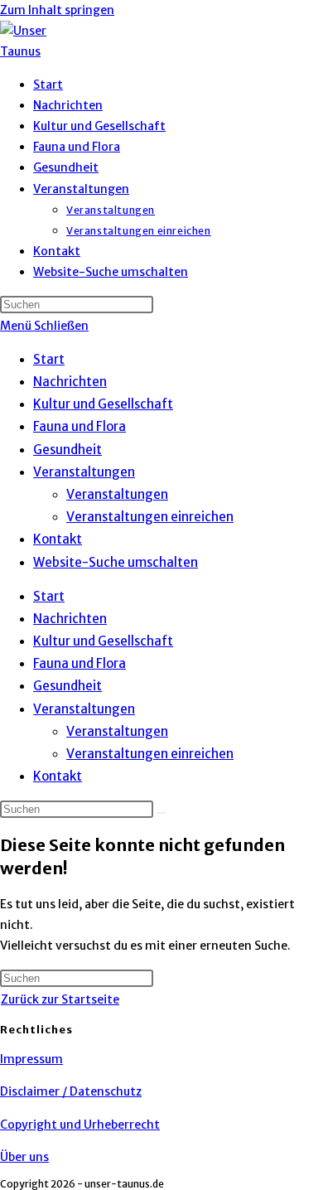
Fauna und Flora (79, 426)
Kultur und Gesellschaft (103, 404)
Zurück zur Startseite (60, 999)
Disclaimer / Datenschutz (71, 1091)
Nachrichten (70, 381)
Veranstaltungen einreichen (150, 517)
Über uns (24, 1156)
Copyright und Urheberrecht (80, 1124)
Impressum (31, 1059)
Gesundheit (67, 449)
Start (49, 359)
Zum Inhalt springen (57, 9)
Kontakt (57, 539)
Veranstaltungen (84, 472)
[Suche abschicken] (161, 813)
